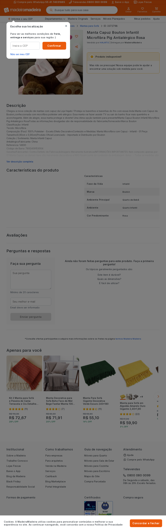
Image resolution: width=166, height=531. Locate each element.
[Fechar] (66, 26)
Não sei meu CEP (20, 54)
